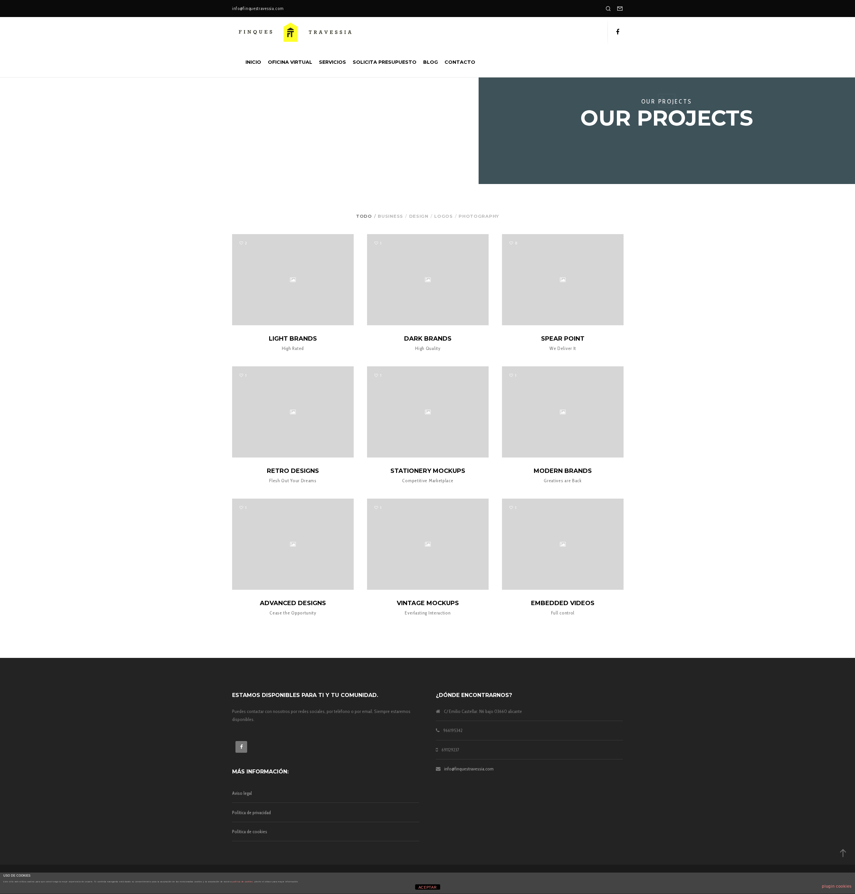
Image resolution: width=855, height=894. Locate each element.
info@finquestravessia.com (469, 769)
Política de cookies (249, 832)
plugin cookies (837, 886)
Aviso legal (242, 793)
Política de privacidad (251, 813)
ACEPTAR (427, 887)
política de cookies (242, 882)
